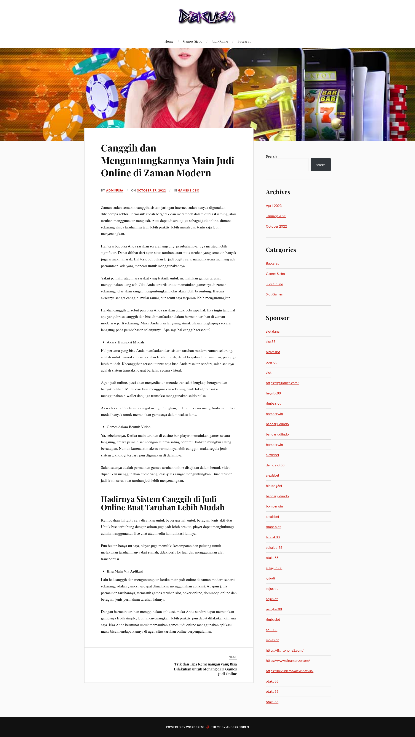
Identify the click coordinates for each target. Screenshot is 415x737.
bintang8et (274, 485)
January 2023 (276, 216)
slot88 (270, 341)
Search (271, 156)
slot (268, 372)
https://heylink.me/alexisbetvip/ (289, 671)
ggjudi (270, 578)
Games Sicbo (192, 41)
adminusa (114, 190)
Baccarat (244, 41)
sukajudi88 (274, 547)
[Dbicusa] (207, 17)
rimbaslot (273, 619)
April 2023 (274, 205)
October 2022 (276, 226)
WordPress (195, 727)
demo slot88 (275, 465)
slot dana (272, 331)
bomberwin (274, 414)
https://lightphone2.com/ (284, 650)
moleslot (272, 640)
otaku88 (272, 557)
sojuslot (272, 588)
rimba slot (273, 403)
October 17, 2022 (151, 190)
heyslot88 (273, 393)
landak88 (273, 537)
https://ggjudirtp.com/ (282, 383)
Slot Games (274, 294)
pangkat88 (274, 609)
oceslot (271, 362)
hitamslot (273, 352)
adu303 (271, 630)
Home (169, 41)
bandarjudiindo (277, 424)
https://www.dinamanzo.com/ (288, 660)
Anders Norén (237, 727)
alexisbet (272, 455)
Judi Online (220, 41)
